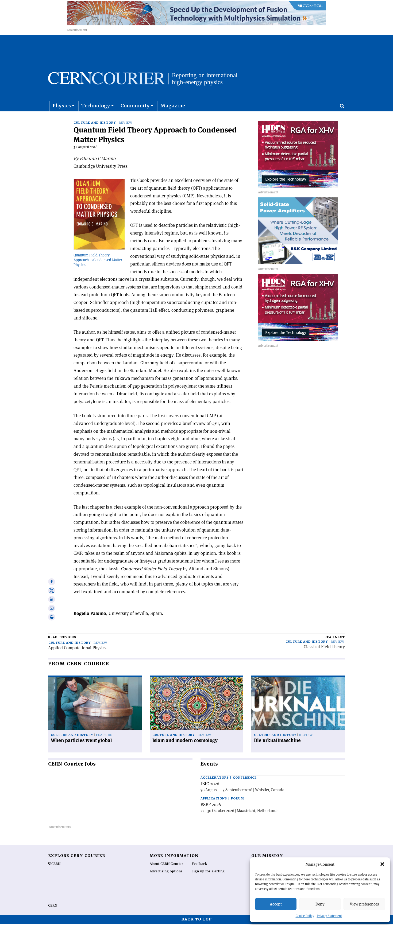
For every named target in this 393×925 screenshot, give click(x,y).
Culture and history (95, 123)
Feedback (199, 864)
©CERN (54, 864)
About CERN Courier (166, 864)
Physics (61, 106)
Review (125, 123)
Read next (335, 637)
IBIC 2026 (210, 784)
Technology (95, 106)
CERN (52, 905)
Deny (320, 904)
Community (135, 106)
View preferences (364, 904)
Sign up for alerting (208, 871)
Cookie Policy (305, 916)
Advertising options (166, 871)
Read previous (62, 637)
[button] (382, 864)
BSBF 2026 (211, 804)
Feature (104, 735)
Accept (276, 904)
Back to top (196, 919)
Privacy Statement (329, 916)
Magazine (172, 106)
